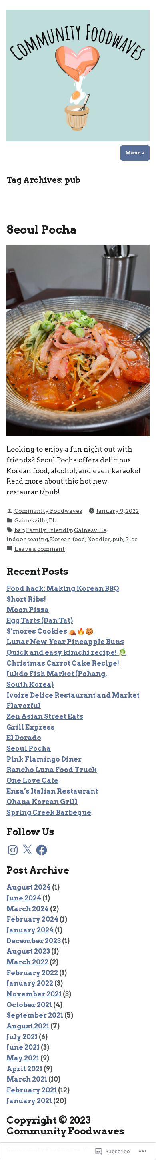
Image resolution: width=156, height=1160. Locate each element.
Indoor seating (27, 539)
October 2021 (29, 1005)
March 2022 (27, 962)
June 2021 (23, 1047)
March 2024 (27, 909)
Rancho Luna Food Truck (51, 770)
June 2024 (23, 898)
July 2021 (22, 1037)
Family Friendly (49, 530)
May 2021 (22, 1058)
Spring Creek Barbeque (48, 812)
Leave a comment (39, 549)
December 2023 (33, 941)
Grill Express (30, 727)
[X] (27, 850)
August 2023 (28, 951)
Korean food (67, 539)
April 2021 (24, 1069)
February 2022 (32, 973)
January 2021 (29, 1101)
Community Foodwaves (48, 511)
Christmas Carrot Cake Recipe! (62, 663)
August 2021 (27, 1026)
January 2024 (30, 930)
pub (117, 539)
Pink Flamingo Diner (44, 759)
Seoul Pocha (41, 229)
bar (19, 530)
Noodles (98, 539)
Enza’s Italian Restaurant (52, 791)
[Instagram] (12, 850)
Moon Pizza (27, 610)
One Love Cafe (32, 780)
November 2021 (34, 994)
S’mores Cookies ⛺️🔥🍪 (50, 631)
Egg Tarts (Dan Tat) (39, 620)
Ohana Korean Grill (42, 802)
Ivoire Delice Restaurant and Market (73, 695)
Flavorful (23, 706)
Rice (131, 539)
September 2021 (34, 1015)
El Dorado (23, 738)
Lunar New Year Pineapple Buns (65, 642)
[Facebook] (41, 850)
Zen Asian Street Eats (44, 716)
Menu (137, 153)
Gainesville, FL (35, 520)
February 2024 (32, 919)
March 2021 (26, 1079)
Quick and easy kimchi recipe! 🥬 (66, 652)
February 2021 (31, 1090)
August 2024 (28, 887)
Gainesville (90, 530)
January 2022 (29, 983)
